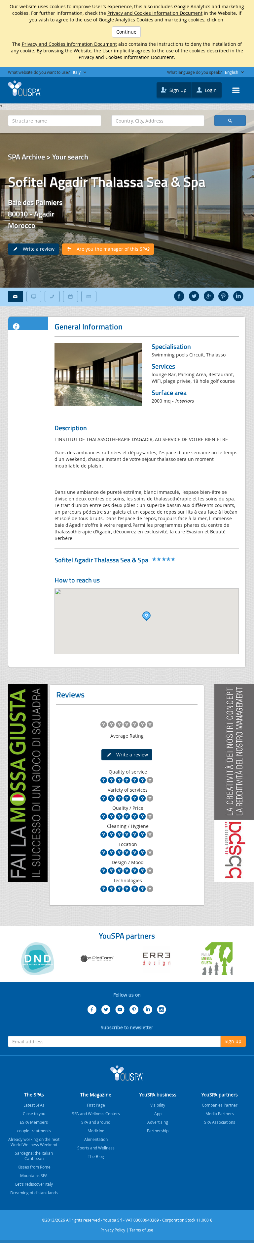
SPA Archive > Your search (48, 156)
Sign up (233, 1041)
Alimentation (96, 1139)
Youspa (126, 1073)
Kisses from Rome (34, 1167)
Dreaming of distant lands (34, 1192)
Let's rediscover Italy (34, 1184)
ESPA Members (34, 1122)
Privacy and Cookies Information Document (154, 13)
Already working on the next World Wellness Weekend (33, 1142)
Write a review (36, 249)
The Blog (96, 1156)
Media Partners (219, 1113)
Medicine (96, 1130)
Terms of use (141, 1229)
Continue (126, 32)
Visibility (157, 1105)
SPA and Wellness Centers (96, 1113)
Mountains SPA (34, 1175)
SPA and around (95, 1122)
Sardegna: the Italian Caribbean (34, 1155)
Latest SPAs (34, 1105)
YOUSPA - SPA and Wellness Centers (24, 88)
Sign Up (177, 90)
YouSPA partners (219, 1094)
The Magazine (95, 1094)
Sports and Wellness (96, 1147)
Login (210, 90)
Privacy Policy (112, 1229)
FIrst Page (96, 1105)
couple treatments (34, 1130)
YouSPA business (157, 1094)
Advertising (157, 1122)
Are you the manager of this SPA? (111, 249)
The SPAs (34, 1094)
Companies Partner (219, 1105)
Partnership (157, 1130)
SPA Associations (219, 1122)
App (158, 1113)
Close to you (34, 1113)
